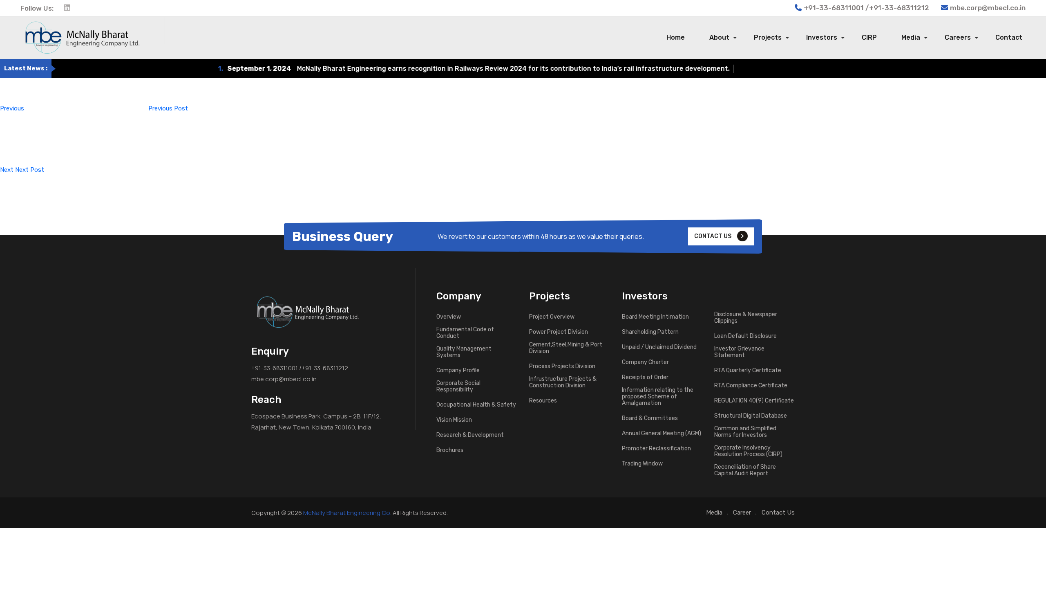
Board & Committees (650, 418)
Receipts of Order (645, 377)
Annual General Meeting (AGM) (661, 433)
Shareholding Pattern (650, 332)
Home (675, 37)
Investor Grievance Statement (739, 352)
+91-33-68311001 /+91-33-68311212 (299, 368)
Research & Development (470, 435)
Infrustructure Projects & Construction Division (563, 382)
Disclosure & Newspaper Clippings (745, 317)
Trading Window (642, 464)
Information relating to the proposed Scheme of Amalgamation (657, 397)
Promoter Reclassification (656, 448)
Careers (958, 37)
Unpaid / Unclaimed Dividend (659, 347)
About (719, 37)
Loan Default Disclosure (745, 336)
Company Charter (645, 362)
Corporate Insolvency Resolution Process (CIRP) (748, 451)
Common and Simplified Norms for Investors (745, 431)
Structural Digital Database (750, 416)
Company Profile (458, 370)
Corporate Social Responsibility (458, 386)
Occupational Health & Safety (476, 405)
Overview (448, 317)
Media (910, 37)
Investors (821, 37)
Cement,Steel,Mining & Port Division (565, 348)
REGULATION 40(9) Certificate (754, 401)
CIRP (869, 37)
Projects (768, 37)
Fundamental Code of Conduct (465, 332)
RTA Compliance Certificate (750, 385)
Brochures (449, 450)
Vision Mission (454, 420)
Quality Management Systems (464, 352)
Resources (543, 401)
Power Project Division (558, 332)
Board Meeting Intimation (655, 317)
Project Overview (551, 317)
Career (742, 512)
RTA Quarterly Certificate (747, 370)
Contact (1008, 37)
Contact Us (778, 512)
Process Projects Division (562, 366)
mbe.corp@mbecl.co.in (988, 8)
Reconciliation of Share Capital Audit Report (745, 470)
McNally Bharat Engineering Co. (347, 512)
